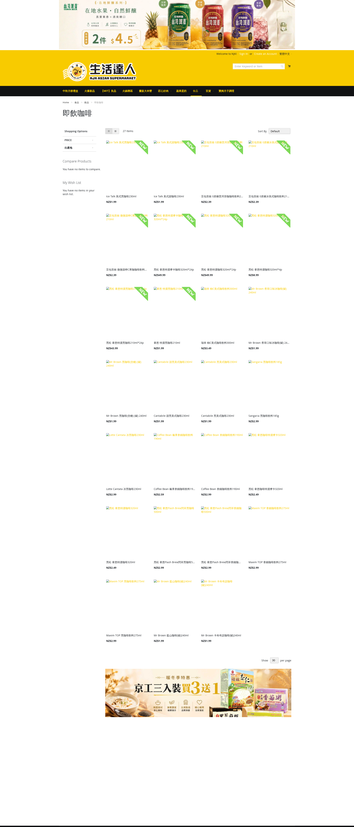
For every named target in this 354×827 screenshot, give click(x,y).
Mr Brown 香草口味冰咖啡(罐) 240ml (269, 342)
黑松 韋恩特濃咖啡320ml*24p (218, 269)
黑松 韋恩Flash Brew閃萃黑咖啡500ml (175, 562)
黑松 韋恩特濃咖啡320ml (120, 562)
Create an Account (265, 54)
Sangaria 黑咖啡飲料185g (264, 415)
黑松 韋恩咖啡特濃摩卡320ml (266, 489)
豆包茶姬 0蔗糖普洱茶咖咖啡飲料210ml (222, 196)
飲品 (86, 102)
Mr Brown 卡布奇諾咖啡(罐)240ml (221, 635)
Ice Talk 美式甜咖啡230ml (169, 196)
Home (66, 102)
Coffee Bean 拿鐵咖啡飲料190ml (220, 489)
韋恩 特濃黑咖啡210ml (167, 342)
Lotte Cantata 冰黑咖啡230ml (123, 489)
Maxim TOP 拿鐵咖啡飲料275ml (267, 562)
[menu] (177, 91)
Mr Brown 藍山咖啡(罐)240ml (171, 635)
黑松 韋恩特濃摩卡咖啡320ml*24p (174, 269)
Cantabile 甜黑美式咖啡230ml (171, 415)
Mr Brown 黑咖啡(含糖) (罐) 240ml (126, 415)
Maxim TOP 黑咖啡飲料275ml (123, 635)
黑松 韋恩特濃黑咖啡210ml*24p (125, 342)
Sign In (244, 54)
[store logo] (99, 71)
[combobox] (259, 66)
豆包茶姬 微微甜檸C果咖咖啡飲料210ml (127, 269)
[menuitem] (70, 91)
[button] (286, 54)
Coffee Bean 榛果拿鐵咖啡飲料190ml (175, 489)
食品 (76, 102)
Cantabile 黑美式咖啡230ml (217, 415)
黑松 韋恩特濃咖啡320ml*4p (265, 269)
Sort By (262, 131)
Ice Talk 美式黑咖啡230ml (121, 196)
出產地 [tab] (68, 147)
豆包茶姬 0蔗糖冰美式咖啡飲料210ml (269, 196)
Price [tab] (68, 140)
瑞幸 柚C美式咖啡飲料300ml (217, 342)
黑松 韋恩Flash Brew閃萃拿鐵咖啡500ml (222, 562)
